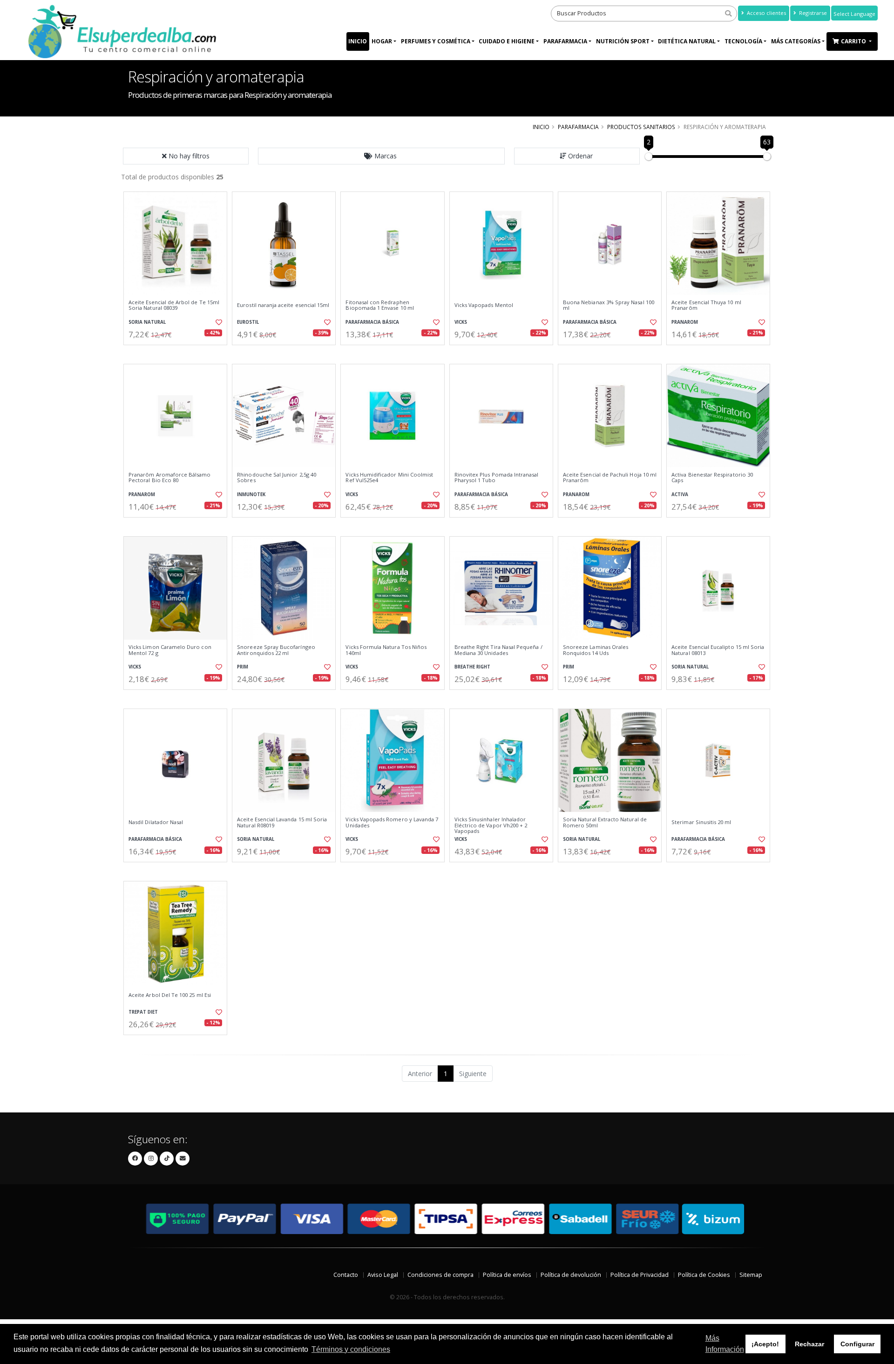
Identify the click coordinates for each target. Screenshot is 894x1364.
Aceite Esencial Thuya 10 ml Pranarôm (706, 305)
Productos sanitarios (641, 126)
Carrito (854, 41)
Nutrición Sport (623, 41)
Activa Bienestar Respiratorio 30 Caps (712, 478)
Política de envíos (507, 1275)
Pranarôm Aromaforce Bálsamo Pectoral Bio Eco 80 (170, 478)
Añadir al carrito (178, 352)
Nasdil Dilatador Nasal (156, 822)
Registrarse (812, 12)
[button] (381, 156)
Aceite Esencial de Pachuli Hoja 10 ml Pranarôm (610, 478)
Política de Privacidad (639, 1275)
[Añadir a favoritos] (218, 322)
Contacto (345, 1275)
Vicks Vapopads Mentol (483, 305)
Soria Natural (147, 322)
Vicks (460, 322)
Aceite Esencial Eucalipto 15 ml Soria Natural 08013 (717, 650)
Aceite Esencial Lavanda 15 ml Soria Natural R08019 (282, 822)
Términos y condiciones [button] (351, 1349)
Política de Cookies (704, 1275)
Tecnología (743, 41)
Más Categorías (795, 41)
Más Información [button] (724, 1343)
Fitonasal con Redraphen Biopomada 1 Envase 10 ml (379, 305)
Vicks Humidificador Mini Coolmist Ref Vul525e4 (389, 478)
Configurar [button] (857, 1344)
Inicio (357, 41)
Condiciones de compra (440, 1275)
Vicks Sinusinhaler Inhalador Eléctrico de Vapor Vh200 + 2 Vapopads (491, 825)
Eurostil (248, 322)
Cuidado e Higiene (507, 41)
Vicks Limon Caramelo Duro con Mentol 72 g (170, 650)
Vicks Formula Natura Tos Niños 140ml (386, 650)
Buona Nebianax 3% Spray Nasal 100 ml (608, 305)
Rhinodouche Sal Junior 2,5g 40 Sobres (276, 478)
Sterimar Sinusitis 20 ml (701, 822)
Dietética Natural (687, 41)
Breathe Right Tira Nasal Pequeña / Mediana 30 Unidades (498, 650)
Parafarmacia (565, 41)
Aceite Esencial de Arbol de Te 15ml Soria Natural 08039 (174, 305)
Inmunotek (251, 494)
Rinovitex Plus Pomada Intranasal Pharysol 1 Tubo (496, 478)
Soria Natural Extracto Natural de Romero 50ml (605, 822)
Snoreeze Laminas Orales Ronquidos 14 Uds (595, 650)
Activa (679, 494)
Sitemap (750, 1275)
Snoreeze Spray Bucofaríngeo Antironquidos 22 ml (276, 650)
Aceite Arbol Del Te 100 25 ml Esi (170, 995)
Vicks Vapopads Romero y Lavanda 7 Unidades (391, 822)
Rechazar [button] (809, 1344)
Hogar (382, 41)
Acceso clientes (765, 12)
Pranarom (684, 322)
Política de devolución (571, 1275)
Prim (242, 667)
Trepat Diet (143, 1012)
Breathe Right (472, 667)
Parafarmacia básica (372, 322)
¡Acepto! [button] (765, 1344)
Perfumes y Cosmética (435, 41)
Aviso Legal (382, 1275)
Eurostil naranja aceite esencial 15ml (283, 305)
